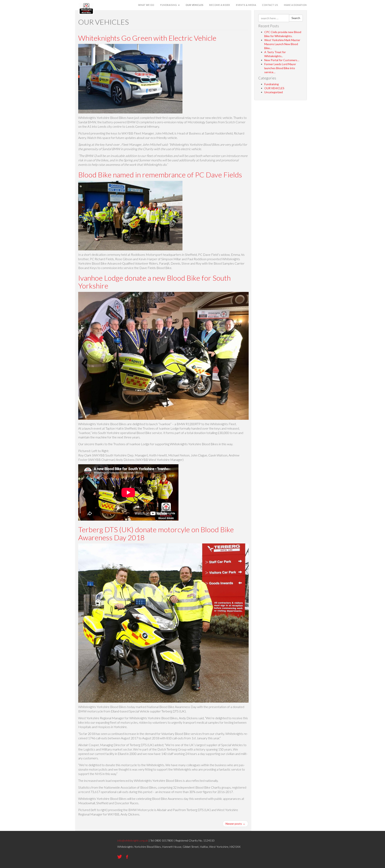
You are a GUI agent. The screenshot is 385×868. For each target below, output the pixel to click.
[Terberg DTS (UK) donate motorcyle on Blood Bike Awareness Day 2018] (163, 622)
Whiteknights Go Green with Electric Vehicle (147, 37)
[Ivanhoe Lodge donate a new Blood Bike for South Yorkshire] (163, 355)
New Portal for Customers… (281, 60)
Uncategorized (273, 92)
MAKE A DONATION (295, 5)
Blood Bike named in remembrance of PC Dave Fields (160, 174)
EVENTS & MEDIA (246, 5)
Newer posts (235, 823)
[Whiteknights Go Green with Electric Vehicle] (130, 78)
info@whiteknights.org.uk (132, 840)
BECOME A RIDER (219, 5)
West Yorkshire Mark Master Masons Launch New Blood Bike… (282, 44)
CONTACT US (270, 5)
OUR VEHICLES (194, 5)
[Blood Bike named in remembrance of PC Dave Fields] (130, 215)
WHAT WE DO (146, 5)
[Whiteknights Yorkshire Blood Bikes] (86, 5)
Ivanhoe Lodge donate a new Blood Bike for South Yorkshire (154, 281)
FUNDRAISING (169, 5)
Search (296, 18)
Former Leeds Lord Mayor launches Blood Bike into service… (280, 68)
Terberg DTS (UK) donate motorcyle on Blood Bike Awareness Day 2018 (156, 533)
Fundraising (271, 84)
